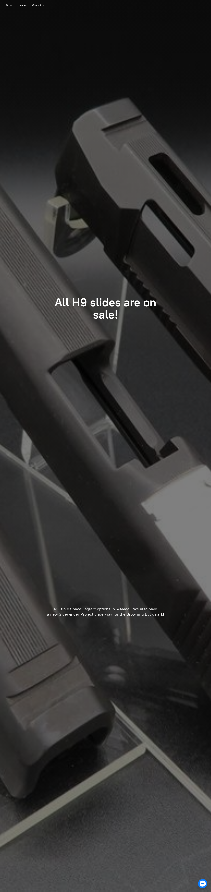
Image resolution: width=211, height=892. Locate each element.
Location (22, 5)
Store (9, 5)
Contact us (38, 5)
